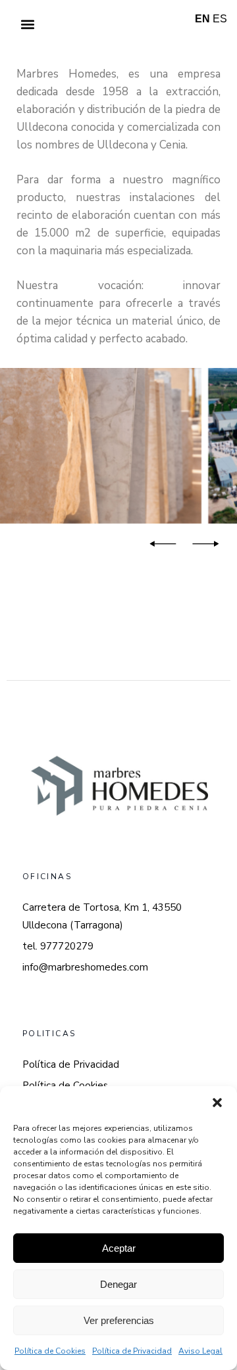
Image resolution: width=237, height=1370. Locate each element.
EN (202, 18)
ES (220, 18)
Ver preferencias (119, 1320)
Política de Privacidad (132, 1351)
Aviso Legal (200, 1351)
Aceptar (119, 1248)
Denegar (118, 1284)
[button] (217, 1102)
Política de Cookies (50, 1351)
